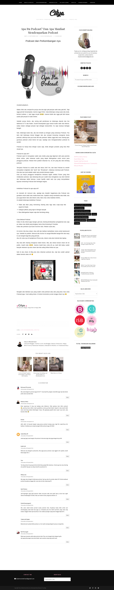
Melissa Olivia (24, 401)
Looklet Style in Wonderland (81, 217)
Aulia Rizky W (24, 434)
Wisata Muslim (78, 165)
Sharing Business (91, 220)
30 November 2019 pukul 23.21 (27, 421)
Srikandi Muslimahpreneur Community (85, 163)
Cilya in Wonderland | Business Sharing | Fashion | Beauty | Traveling (32, 587)
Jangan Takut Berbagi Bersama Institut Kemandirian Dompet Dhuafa (88, 251)
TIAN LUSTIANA (25, 519)
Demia (22, 419)
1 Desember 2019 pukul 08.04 (27, 462)
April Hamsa (24, 489)
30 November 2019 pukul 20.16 (27, 389)
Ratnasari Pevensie (26, 387)
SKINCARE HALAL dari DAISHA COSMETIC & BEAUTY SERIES (88, 236)
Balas (67, 397)
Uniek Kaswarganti (26, 503)
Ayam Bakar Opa (79, 159)
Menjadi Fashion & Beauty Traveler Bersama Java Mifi (87, 273)
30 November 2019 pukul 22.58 (27, 403)
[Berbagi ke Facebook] (23, 334)
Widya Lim (23, 474)
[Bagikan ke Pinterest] (29, 334)
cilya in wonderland (26, 330)
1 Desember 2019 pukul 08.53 (27, 476)
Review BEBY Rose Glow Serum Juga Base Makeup (88, 258)
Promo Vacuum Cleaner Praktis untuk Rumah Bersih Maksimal (86, 146)
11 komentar (58, 36)
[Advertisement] (85, 101)
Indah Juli (23, 446)
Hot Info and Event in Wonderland (82, 214)
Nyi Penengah (24, 531)
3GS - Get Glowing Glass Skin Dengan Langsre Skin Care (88, 243)
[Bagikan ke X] (26, 334)
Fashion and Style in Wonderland (82, 211)
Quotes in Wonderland (80, 220)
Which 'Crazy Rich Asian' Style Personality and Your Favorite (88, 265)
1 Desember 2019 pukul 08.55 (27, 491)
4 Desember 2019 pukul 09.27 (27, 533)
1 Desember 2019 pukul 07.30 (27, 448)
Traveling (77, 223)
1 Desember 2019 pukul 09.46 (27, 505)
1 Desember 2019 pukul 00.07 (27, 435)
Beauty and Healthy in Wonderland (83, 205)
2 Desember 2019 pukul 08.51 (27, 521)
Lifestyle (36, 330)
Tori (22, 460)
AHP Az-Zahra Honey (80, 157)
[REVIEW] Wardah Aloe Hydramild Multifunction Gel (89, 280)
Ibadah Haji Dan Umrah (81, 161)
